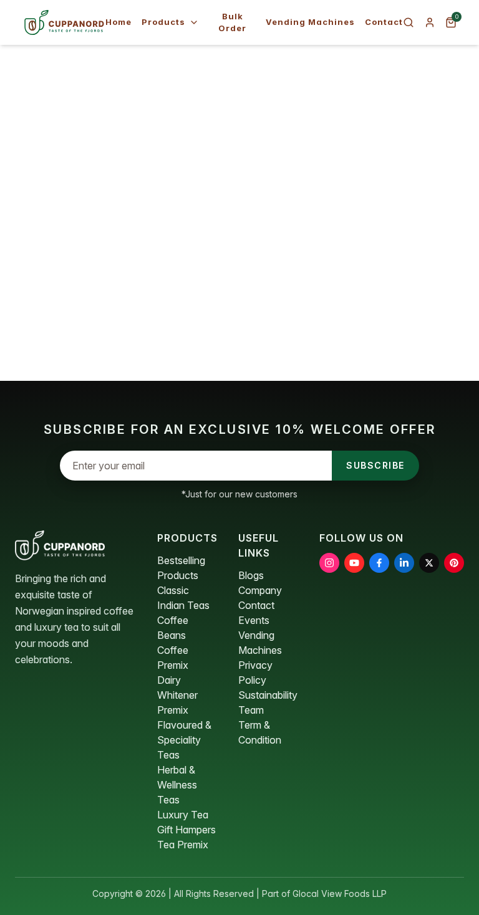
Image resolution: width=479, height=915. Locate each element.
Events (253, 620)
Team (251, 710)
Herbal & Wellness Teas (177, 785)
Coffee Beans (172, 627)
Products (163, 22)
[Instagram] (329, 563)
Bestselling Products (181, 568)
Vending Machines (310, 22)
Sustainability (268, 695)
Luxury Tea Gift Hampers (186, 822)
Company (260, 590)
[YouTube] (354, 563)
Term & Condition (259, 732)
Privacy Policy (255, 672)
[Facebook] (379, 563)
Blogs (251, 575)
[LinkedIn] (404, 563)
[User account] (429, 22)
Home (118, 22)
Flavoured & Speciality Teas (184, 740)
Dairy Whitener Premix (177, 695)
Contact (384, 22)
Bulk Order (232, 22)
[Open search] (408, 22)
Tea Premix (182, 844)
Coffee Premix (172, 657)
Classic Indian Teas (183, 597)
